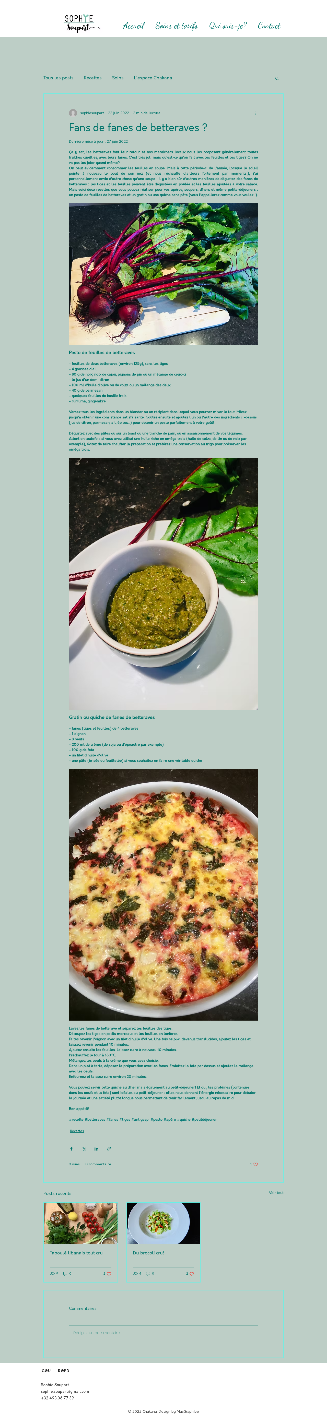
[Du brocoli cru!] (164, 1223)
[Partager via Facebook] (71, 1148)
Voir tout (276, 1193)
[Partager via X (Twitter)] (83, 1148)
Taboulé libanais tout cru (76, 1253)
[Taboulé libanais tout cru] (81, 1223)
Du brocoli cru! (148, 1253)
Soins (118, 78)
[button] (277, 78)
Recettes (93, 78)
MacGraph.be (188, 1412)
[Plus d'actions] (255, 113)
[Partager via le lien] (109, 1148)
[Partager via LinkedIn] (96, 1148)
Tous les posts (58, 78)
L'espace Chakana (153, 78)
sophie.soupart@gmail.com (65, 1391)
